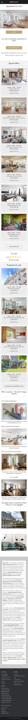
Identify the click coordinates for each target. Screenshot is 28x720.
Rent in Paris (17, 683)
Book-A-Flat (14, 2)
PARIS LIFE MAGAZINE (5, 705)
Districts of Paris (5, 693)
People (2, 709)
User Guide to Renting (19, 681)
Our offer (16, 674)
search (14, 32)
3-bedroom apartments (6, 700)
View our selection (14, 246)
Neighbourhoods (5, 691)
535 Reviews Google (14, 260)
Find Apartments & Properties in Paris (14, 386)
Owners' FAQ (17, 679)
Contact (3, 681)
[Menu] (2, 2)
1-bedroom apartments (6, 697)
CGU (20, 718)
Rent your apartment (14, 47)
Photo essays (4, 708)
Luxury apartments (5, 695)
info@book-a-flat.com (6, 679)
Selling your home (18, 684)
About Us (3, 683)
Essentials (3, 711)
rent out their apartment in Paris (11, 625)
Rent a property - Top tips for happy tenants (14, 392)
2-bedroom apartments (6, 698)
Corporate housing (5, 690)
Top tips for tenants (5, 702)
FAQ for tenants (5, 688)
